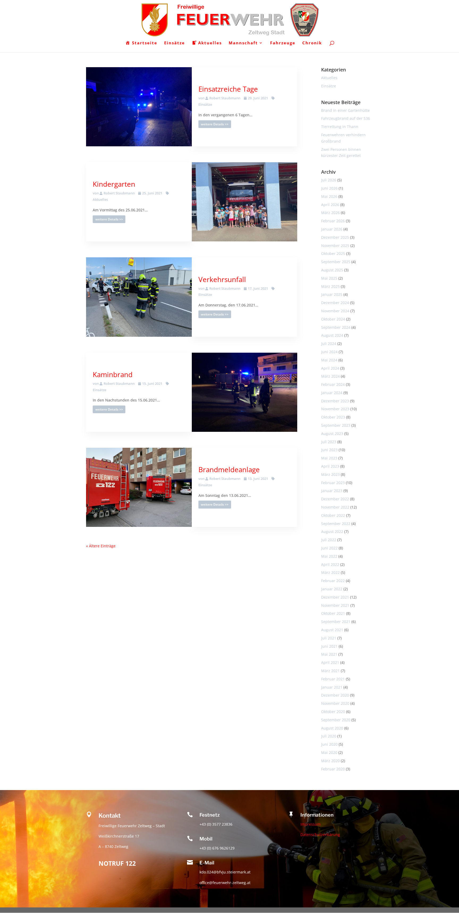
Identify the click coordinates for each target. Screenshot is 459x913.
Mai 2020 (329, 752)
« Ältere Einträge (101, 545)
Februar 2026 (333, 220)
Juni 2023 (329, 449)
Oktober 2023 (333, 417)
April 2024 (330, 368)
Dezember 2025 (335, 237)
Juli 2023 (328, 441)
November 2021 (335, 605)
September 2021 (335, 621)
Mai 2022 (329, 556)
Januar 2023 (331, 490)
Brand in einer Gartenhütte (345, 110)
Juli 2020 (328, 736)
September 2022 (335, 523)
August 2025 (332, 269)
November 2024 (335, 310)
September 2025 (335, 261)
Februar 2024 (333, 384)
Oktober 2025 (333, 253)
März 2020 (330, 760)
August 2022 (332, 531)
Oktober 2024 (333, 319)
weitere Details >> (214, 124)
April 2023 (330, 466)
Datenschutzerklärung (320, 834)
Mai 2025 (329, 278)
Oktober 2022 (333, 515)
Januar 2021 (331, 687)
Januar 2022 (331, 588)
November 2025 (335, 245)
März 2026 (330, 212)
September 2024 (335, 327)
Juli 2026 (328, 179)
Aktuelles (329, 77)
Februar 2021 (333, 678)
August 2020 (332, 728)
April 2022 (330, 564)
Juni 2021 (329, 646)
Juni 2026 (329, 188)
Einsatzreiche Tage (228, 89)
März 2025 (330, 286)
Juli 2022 (328, 539)
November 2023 (335, 408)
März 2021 (330, 670)
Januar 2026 (331, 229)
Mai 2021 (329, 654)
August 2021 (332, 629)
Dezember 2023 (335, 400)
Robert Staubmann (224, 98)
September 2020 (335, 719)
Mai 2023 (329, 457)
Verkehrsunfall (222, 279)
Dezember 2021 (335, 597)
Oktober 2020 (333, 711)
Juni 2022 (329, 548)
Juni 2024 (329, 351)
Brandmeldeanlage (229, 469)
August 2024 (332, 335)
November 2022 (335, 507)
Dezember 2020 (335, 695)
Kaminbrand (113, 374)
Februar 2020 (333, 768)
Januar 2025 (331, 294)
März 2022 (330, 572)
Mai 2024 (329, 359)
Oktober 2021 (333, 613)
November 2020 (335, 703)
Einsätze (328, 85)
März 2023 (330, 474)
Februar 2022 (333, 580)
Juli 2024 (328, 343)
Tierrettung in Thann (339, 126)
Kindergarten (114, 184)
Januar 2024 (331, 392)
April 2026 (330, 204)
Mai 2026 (329, 196)
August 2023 (332, 433)
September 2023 (335, 425)
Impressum (310, 824)
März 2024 (330, 376)
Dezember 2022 (335, 498)
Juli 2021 (328, 638)
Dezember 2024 (335, 302)
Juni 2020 (329, 744)
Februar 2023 (333, 482)
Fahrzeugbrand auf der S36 (345, 118)
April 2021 (330, 662)
